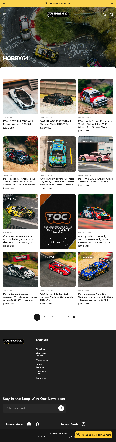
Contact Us (41, 378)
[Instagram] (29, 424)
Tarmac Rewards (40, 365)
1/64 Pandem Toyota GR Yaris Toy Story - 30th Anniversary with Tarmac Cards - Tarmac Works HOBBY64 (57, 183)
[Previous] (4, 3)
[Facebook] (37, 424)
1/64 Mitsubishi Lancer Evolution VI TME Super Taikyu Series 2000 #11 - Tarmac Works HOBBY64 (20, 298)
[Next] (112, 3)
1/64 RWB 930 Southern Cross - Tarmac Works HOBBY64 (95, 180)
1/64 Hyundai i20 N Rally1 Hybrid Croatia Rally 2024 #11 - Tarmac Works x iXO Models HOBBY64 (95, 241)
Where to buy (43, 360)
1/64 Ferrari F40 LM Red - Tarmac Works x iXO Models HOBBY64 (56, 297)
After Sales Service (41, 354)
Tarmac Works (9, 118)
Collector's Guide (41, 372)
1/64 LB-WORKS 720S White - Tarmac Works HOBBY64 (19, 122)
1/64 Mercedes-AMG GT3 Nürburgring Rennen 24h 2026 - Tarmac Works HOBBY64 (95, 297)
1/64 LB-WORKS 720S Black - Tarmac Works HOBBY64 (56, 122)
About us (40, 349)
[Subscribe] (61, 408)
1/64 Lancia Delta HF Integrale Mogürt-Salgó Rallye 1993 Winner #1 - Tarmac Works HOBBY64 (95, 125)
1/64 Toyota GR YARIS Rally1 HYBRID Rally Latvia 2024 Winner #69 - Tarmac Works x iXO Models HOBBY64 (20, 183)
